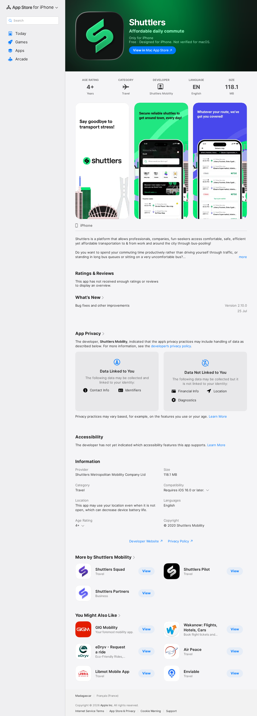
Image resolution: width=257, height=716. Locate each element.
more (243, 257)
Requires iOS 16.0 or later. (184, 490)
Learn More (218, 416)
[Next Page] (251, 161)
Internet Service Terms (89, 711)
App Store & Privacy (122, 711)
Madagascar (83, 695)
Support (171, 711)
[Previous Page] (70, 161)
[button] (32, 33)
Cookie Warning (151, 711)
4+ (77, 525)
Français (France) (107, 695)
